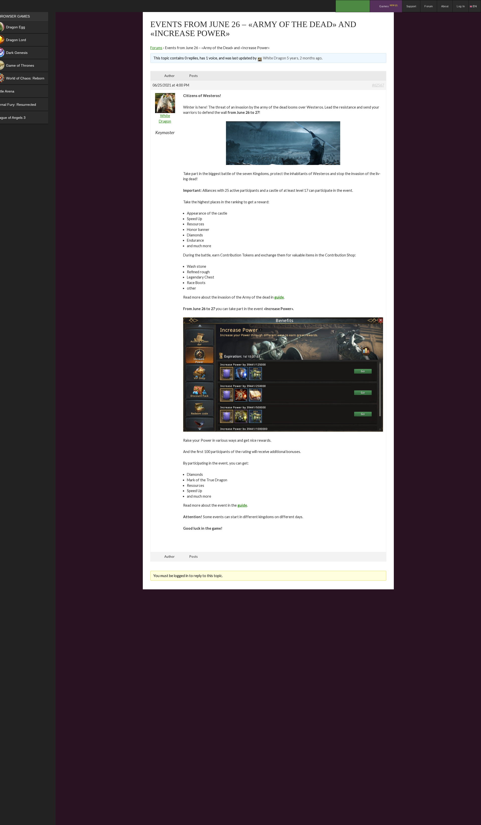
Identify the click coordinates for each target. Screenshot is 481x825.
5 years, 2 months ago (304, 58)
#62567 (378, 85)
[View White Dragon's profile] (259, 58)
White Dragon (274, 58)
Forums (156, 48)
